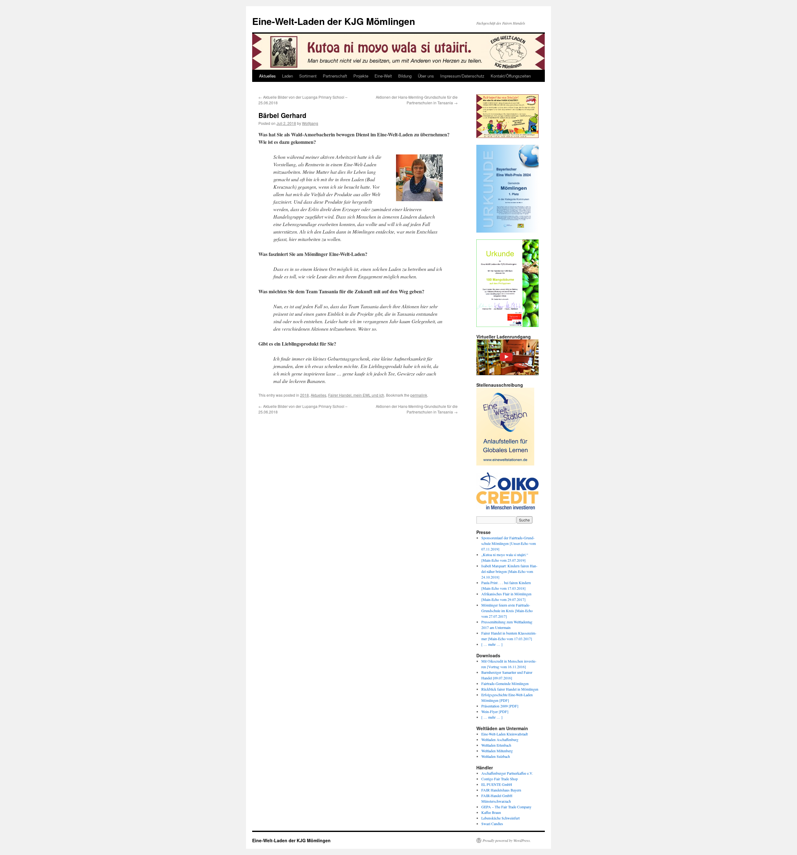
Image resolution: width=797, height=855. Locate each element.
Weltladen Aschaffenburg (499, 739)
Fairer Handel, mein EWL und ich (356, 395)
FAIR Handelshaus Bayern (501, 789)
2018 (304, 395)
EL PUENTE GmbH (496, 784)
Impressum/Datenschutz (462, 76)
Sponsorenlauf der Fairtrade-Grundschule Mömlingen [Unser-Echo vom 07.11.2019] (508, 543)
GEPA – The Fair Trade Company (506, 806)
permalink (418, 395)
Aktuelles (267, 76)
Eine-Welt (383, 76)
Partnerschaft (335, 76)
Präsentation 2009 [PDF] (499, 705)
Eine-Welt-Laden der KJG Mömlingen (333, 21)
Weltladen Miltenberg (497, 750)
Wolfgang (310, 123)
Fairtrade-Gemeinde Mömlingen (505, 683)
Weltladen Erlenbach (496, 745)
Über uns (426, 76)
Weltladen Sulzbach (495, 756)
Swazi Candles (492, 823)
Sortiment (308, 76)
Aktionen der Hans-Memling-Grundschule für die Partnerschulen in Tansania (417, 99)
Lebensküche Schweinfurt (500, 817)
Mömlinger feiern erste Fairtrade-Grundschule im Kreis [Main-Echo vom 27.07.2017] (507, 610)
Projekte (360, 76)
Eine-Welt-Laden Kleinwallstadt (504, 733)
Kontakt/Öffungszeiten (511, 76)
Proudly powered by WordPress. (507, 840)
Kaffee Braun (491, 812)
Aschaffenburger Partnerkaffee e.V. (507, 773)
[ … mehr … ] (491, 644)
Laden (287, 76)
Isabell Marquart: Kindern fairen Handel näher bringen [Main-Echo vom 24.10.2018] (509, 571)
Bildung (405, 76)
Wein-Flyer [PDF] (494, 711)
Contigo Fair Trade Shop (499, 778)
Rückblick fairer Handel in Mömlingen (509, 689)
